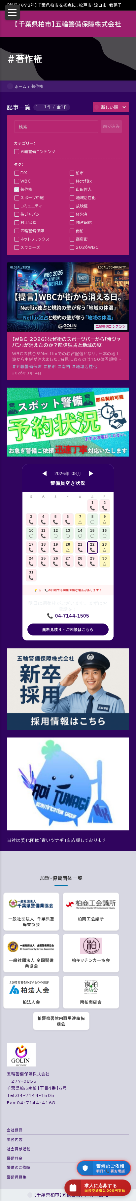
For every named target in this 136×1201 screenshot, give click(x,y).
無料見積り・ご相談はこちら (68, 629)
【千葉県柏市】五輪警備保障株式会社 (68, 24)
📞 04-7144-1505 (68, 616)
